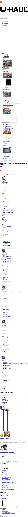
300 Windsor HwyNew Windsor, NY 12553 (5, 182)
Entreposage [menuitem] (3, 100)
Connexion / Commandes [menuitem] (5, 23)
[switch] (14, 168)
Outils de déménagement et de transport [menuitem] (7, 126)
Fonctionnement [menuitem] (5, 143)
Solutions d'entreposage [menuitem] (5, 127)
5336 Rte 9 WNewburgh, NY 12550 (4, 289)
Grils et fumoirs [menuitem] (4, 158)
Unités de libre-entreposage (5, 481)
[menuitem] (12, 103)
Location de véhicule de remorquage (6, 479)
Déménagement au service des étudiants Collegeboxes (8, 489)
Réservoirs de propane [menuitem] (5, 159)
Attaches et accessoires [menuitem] (5, 71)
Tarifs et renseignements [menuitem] (5, 87)
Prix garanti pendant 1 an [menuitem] (4, 25)
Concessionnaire (4, 498)
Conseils (3, 472)
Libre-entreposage (5, 206)
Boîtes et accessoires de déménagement (6, 487)
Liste (3, 168)
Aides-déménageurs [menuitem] (4, 140)
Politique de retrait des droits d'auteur (6, 512)
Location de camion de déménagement (6, 477)
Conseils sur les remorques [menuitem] (6, 58)
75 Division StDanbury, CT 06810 (4, 325)
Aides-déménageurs (8, 140)
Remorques (4, 399)
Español (3, 466)
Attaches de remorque (5, 241)
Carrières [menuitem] (3, 20)
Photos (4, 180)
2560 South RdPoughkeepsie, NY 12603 (5, 360)
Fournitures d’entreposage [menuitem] (6, 108)
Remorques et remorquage (6, 278)
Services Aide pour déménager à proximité (7, 452)
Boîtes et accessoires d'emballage (12, 122)
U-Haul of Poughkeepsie (5, 354)
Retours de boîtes (5, 402)
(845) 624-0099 (5, 220)
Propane (5, 155)
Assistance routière (4, 470)
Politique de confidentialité (5, 511)
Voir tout (3, 193)
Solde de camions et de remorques (7, 280)
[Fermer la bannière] (0, 0)
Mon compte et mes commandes (5, 471)
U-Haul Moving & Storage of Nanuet (7, 212)
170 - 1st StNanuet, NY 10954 (4, 219)
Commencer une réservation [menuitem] (6, 57)
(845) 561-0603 (5, 183)
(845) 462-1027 (5, 362)
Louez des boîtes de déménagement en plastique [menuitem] (8, 128)
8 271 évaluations (9, 365)
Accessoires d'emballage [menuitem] (5, 124)
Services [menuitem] (5, 145)
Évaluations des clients (4, 474)
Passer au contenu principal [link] (3, 5)
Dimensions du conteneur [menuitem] (5, 91)
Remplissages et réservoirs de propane (6, 488)
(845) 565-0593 (5, 291)
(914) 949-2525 (5, 255)
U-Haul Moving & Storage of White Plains (8, 248)
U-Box (5, 400)
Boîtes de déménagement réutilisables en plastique (7, 482)
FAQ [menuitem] (3, 59)
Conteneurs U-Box (5, 207)
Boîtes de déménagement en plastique (7, 210)
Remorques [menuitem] (3, 55)
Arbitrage (3, 510)
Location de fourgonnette (5, 478)
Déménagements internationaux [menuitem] (6, 89)
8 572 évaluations (9, 226)
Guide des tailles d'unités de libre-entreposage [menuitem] (8, 105)
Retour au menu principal (6, 56)
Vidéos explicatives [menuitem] (5, 69)
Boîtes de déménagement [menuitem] (5, 123)
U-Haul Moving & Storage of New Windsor (8, 174)
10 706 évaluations (9, 258)
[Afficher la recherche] (2, 17)
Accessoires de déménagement (6, 209)
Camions (4, 397)
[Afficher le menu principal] (1, 6)
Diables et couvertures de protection (6, 480)
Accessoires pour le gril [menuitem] (5, 157)
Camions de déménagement (6, 205)
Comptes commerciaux (4, 485)
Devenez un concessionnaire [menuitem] (5, 21)
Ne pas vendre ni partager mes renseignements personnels (8, 513)
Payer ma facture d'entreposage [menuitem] (6, 106)
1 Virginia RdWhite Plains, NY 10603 (4, 254)
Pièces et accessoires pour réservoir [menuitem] (6, 160)
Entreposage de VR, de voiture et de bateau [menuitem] (7, 104)
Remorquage (3, 67)
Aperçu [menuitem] (4, 142)
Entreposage (6, 100)
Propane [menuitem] (3, 155)
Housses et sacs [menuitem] (4, 125)
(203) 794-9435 (5, 326)
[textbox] (9, 394)
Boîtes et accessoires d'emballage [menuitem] (5, 122)
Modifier (1, 166)
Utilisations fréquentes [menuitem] (5, 88)
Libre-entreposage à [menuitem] (6, 102)
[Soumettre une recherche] (7, 18)
